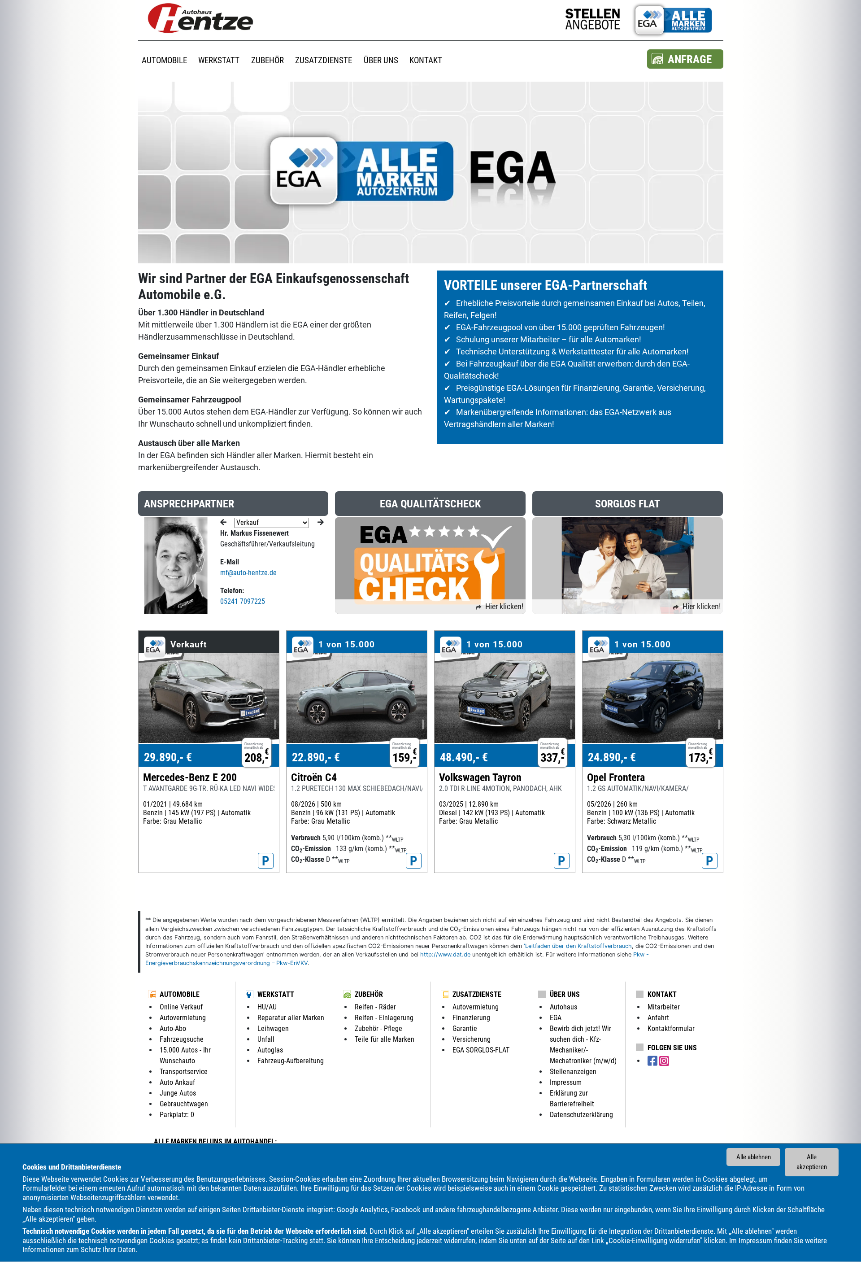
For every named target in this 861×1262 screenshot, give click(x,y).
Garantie (464, 1028)
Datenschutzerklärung (581, 1114)
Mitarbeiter (664, 1007)
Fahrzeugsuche (182, 1039)
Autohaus (563, 1007)
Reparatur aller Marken (290, 1017)
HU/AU (267, 1007)
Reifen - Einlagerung (384, 1017)
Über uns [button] (381, 60)
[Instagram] (664, 1061)
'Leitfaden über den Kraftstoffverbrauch (578, 946)
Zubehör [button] (267, 60)
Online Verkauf (181, 1007)
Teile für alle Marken (384, 1039)
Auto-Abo (173, 1028)
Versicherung (471, 1039)
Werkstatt (275, 994)
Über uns (565, 994)
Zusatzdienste (476, 994)
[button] (685, 59)
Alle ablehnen (753, 1157)
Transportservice (184, 1071)
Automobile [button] (164, 60)
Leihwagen (273, 1028)
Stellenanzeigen (573, 1071)
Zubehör (369, 994)
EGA (555, 1017)
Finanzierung (471, 1017)
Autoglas (270, 1050)
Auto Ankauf (177, 1082)
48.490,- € (464, 757)
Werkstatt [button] (218, 60)
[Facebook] (653, 1061)
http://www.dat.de (445, 954)
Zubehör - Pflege (378, 1028)
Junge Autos (178, 1093)
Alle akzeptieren (811, 1162)
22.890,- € (316, 757)
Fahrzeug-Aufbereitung (290, 1061)
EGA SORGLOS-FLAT (480, 1050)
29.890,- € (168, 757)
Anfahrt (658, 1017)
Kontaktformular (671, 1028)
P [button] (266, 861)
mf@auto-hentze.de (248, 572)
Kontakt (662, 994)
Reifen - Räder (375, 1007)
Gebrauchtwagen (184, 1104)
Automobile (180, 994)
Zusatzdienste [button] (323, 60)
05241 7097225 (242, 601)
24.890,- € (612, 757)
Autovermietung (183, 1017)
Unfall (265, 1039)
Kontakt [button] (425, 60)
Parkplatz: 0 (177, 1114)
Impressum (755, 1240)
